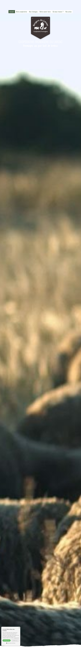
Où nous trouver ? (58, 11)
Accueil (11, 11)
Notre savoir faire (45, 11)
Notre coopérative (21, 11)
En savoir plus (16, 637)
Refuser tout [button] (15, 640)
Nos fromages (33, 11)
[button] (11, 643)
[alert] (10, 636)
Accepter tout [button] (6, 640)
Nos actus (68, 11)
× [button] (19, 627)
